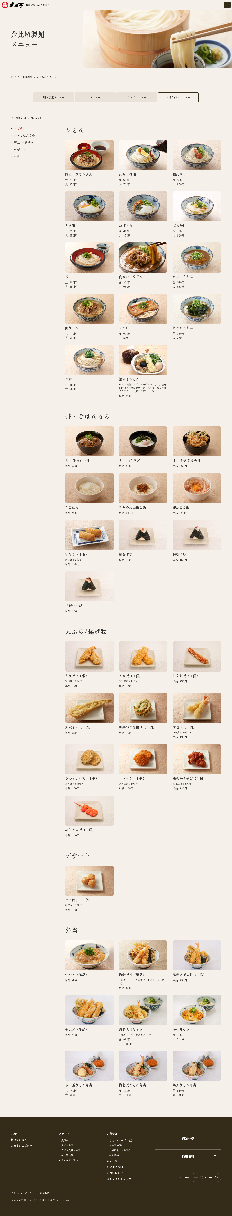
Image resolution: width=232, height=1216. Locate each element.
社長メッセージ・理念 (121, 1140)
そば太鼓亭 (67, 1145)
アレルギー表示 (69, 1160)
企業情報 (112, 1134)
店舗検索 (188, 1138)
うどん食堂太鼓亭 (70, 1150)
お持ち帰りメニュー (178, 97)
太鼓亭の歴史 (116, 1145)
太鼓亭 (64, 1140)
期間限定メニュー (54, 97)
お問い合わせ (115, 1173)
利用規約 (45, 1193)
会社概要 (114, 1155)
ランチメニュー (136, 97)
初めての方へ (19, 1140)
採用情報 (188, 1156)
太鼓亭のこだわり (21, 1146)
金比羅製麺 (67, 1155)
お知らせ (112, 1161)
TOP (14, 1134)
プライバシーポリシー (22, 1193)
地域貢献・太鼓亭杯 (120, 1150)
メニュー (95, 97)
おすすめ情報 (115, 1167)
